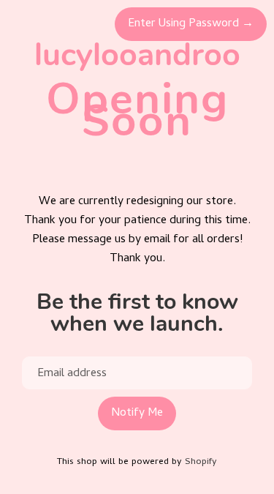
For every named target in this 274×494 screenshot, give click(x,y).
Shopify (201, 462)
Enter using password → (191, 24)
